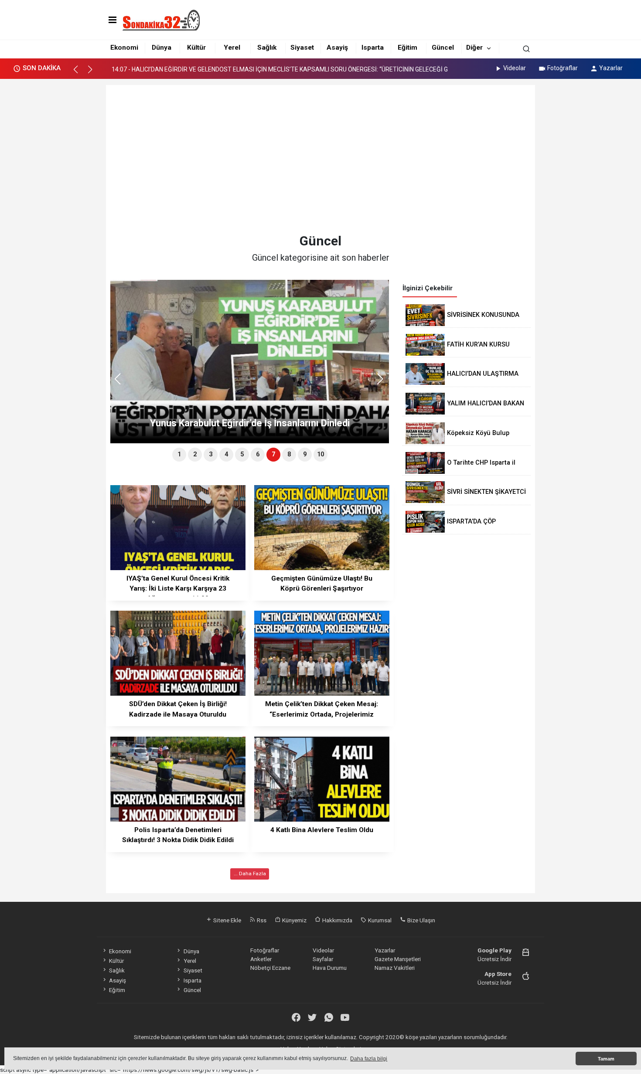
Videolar (514, 68)
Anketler (261, 958)
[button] (79, 73)
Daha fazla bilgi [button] (368, 1059)
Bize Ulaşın (420, 920)
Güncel (443, 47)
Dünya (161, 47)
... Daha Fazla (250, 873)
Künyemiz (294, 920)
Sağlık (266, 47)
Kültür (196, 47)
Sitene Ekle (226, 920)
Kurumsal (379, 920)
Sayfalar (323, 958)
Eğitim (407, 47)
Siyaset (302, 47)
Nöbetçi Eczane (270, 967)
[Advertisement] (320, 159)
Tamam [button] (606, 1058)
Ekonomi (124, 47)
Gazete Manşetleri (398, 958)
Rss (261, 920)
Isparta (372, 47)
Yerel (232, 47)
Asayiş (337, 47)
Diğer (474, 47)
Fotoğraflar (562, 68)
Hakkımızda (336, 920)
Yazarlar (611, 68)
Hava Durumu (330, 967)
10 (320, 454)
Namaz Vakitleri (395, 967)
